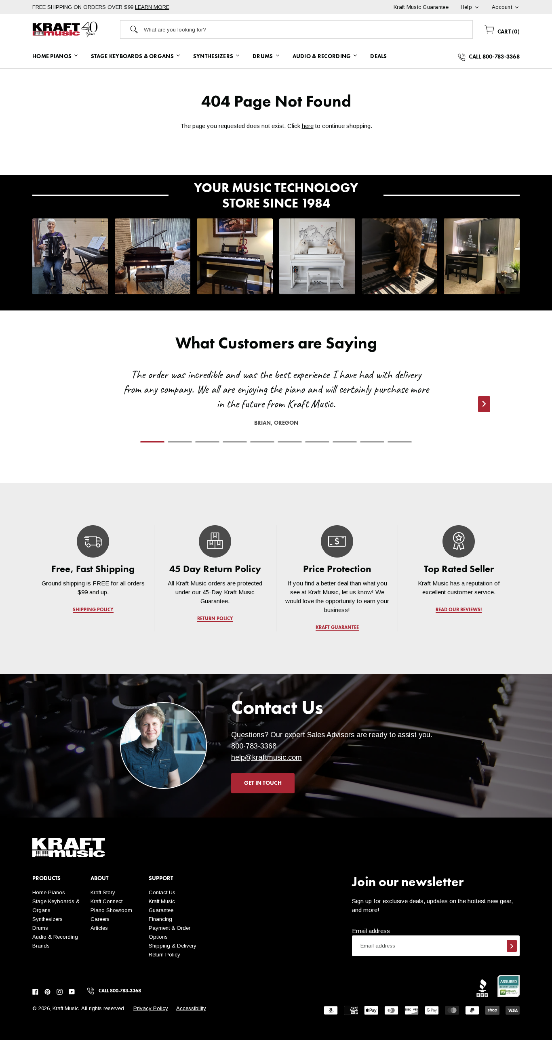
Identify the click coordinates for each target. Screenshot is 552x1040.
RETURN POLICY (215, 618)
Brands (41, 946)
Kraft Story (103, 892)
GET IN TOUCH (263, 783)
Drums (40, 928)
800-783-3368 (253, 746)
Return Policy (164, 955)
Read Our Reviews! (459, 610)
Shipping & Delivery (172, 946)
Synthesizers (47, 919)
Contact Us (162, 892)
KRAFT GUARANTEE (336, 627)
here (308, 125)
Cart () (508, 32)
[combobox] (308, 29)
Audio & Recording (55, 937)
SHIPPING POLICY (93, 610)
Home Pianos (48, 892)
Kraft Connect (106, 901)
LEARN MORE (152, 7)
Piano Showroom (111, 910)
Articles (99, 928)
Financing (160, 919)
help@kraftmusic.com (266, 757)
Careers (100, 919)
